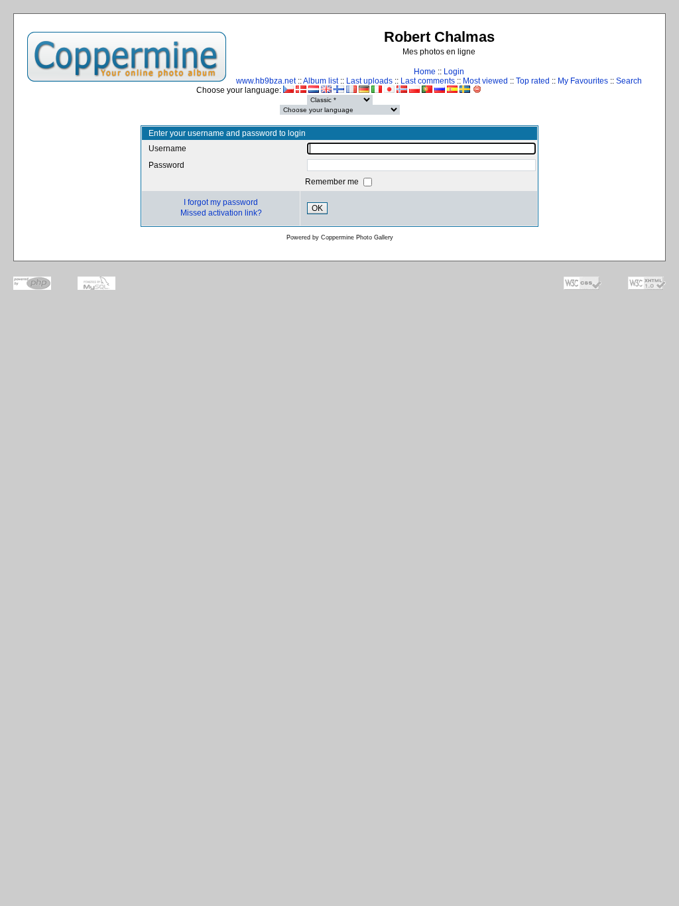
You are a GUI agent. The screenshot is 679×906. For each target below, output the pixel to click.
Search (629, 81)
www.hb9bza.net (266, 81)
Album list (320, 81)
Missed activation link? (221, 213)
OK (317, 208)
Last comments (428, 81)
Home (425, 71)
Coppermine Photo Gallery (357, 237)
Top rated (533, 81)
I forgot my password (221, 202)
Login (454, 71)
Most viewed (485, 81)
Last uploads (369, 81)
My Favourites (583, 81)
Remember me (333, 181)
